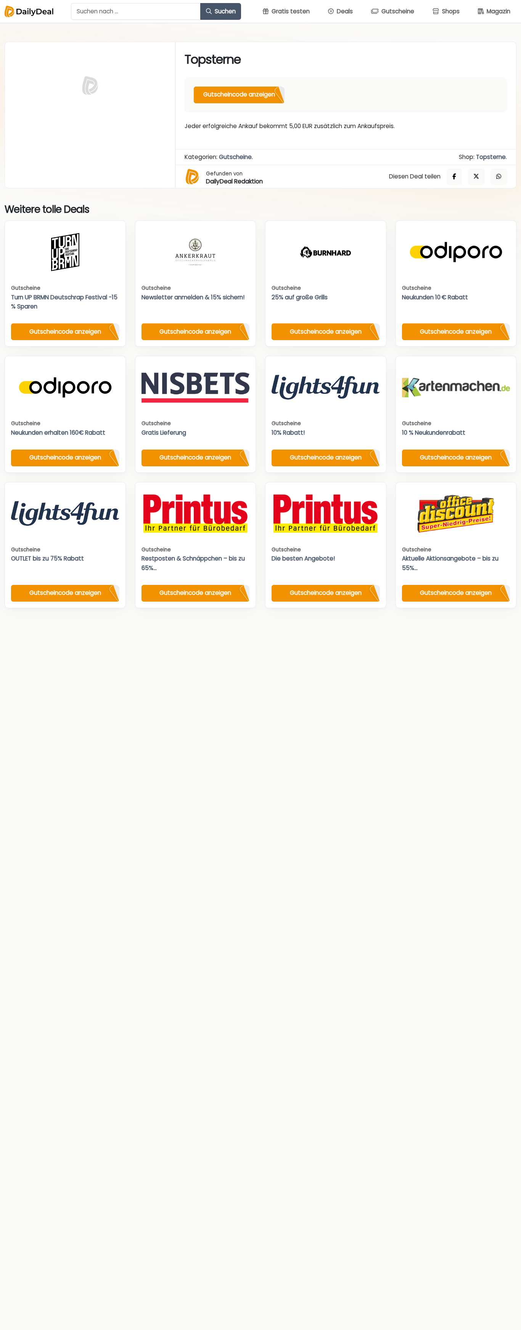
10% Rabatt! (288, 433)
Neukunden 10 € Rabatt (435, 297)
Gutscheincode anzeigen (239, 94)
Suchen (224, 11)
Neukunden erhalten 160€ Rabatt (58, 433)
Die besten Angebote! (303, 558)
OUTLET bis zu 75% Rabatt (47, 558)
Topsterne (491, 157)
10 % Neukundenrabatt (433, 433)
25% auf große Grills (300, 297)
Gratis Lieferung (164, 433)
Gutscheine (235, 157)
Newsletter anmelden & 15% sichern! (193, 297)
